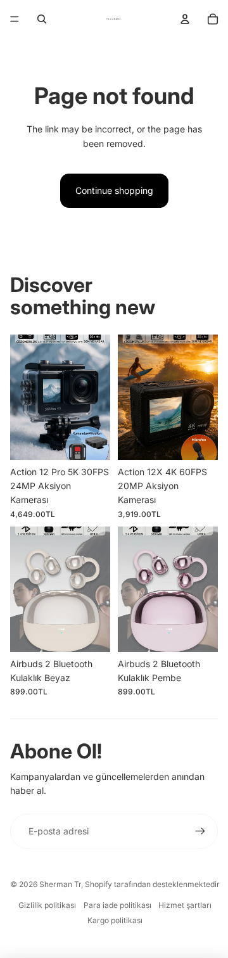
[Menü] (14, 19)
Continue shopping (114, 190)
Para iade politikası (117, 905)
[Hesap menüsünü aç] (185, 19)
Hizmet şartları (185, 905)
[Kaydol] (200, 831)
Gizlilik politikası (47, 905)
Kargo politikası (114, 920)
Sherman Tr (60, 884)
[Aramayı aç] (42, 19)
